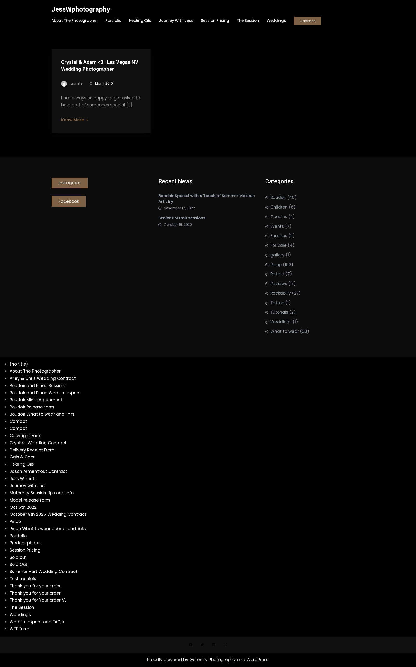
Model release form (30, 500)
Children (279, 207)
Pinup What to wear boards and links (48, 529)
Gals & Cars (22, 457)
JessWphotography (81, 9)
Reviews (278, 283)
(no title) (19, 364)
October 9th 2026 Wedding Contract (48, 514)
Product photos (26, 543)
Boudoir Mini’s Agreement (36, 400)
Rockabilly (280, 293)
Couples (278, 217)
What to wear (284, 331)
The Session (22, 607)
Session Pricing (25, 550)
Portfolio (18, 536)
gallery (277, 255)
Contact (307, 20)
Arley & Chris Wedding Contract (43, 378)
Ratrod (277, 274)
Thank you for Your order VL (38, 600)
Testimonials (23, 579)
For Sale (278, 245)
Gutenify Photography (213, 659)
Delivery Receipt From (32, 450)
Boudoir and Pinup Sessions (38, 385)
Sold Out (18, 564)
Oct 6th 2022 (23, 507)
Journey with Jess (28, 486)
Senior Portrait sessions (181, 218)
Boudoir (278, 197)
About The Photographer (35, 371)
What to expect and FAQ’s (37, 622)
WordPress (257, 659)
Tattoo (277, 303)
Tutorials (279, 312)
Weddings (281, 322)
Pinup (276, 264)
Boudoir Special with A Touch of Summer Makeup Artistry (206, 198)
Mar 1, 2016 (104, 83)
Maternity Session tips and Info (42, 493)
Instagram (70, 183)
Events (277, 226)
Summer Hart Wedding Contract (44, 571)
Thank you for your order (35, 586)
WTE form (19, 629)
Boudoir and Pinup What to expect (45, 393)
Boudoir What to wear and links (42, 414)
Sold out (18, 557)
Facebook (69, 201)
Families (278, 236)
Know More (72, 120)
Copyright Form (26, 435)
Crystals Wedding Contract (38, 443)
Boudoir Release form (32, 407)
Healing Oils (22, 464)
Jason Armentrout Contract (38, 471)
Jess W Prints (23, 479)
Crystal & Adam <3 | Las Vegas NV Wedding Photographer (99, 65)
